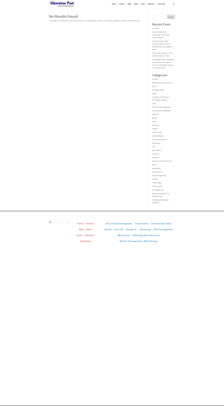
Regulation (156, 168)
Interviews (161, 4)
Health (154, 129)
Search (171, 17)
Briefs (154, 93)
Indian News (157, 132)
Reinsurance (157, 172)
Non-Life (155, 154)
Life (153, 147)
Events (154, 118)
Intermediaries (158, 136)
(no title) (155, 28)
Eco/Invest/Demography (161, 111)
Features (155, 125)
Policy (154, 165)
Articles (122, 4)
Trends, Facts (157, 186)
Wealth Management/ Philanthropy (139, 241)
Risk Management (159, 175)
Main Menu (156, 150)
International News (159, 139)
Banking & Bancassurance (162, 83)
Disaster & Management (161, 107)
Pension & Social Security (162, 161)
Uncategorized (158, 190)
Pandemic (156, 157)
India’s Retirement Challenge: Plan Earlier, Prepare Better (161, 35)
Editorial (151, 4)
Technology (156, 183)
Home (114, 4)
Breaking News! (158, 90)
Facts (143, 4)
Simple (155, 179)
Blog (129, 4)
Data (136, 4)
